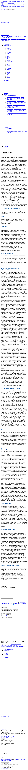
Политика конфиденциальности (9, 645)
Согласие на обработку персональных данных (12, 646)
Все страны (6, 80)
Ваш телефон (4, 594)
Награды (9, 129)
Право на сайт (10, 107)
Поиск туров (7, 44)
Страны (6, 46)
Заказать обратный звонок (7, 736)
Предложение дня (8, 42)
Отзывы (6, 93)
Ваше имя (3, 592)
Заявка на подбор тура (6, 737)
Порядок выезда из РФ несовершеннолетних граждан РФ (15, 96)
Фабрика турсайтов (16, 644)
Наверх (2, 739)
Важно (5, 94)
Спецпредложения (8, 45)
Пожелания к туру (5, 597)
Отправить (3, 607)
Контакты (9, 128)
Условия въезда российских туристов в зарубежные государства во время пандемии (16, 110)
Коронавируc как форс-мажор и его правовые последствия (16, 105)
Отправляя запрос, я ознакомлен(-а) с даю (13, 603)
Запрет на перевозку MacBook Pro (15, 101)
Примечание (4, 753)
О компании (7, 127)
